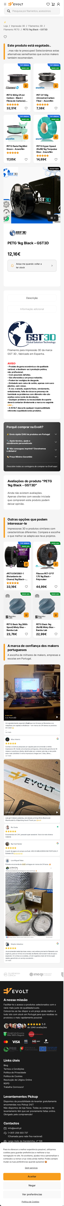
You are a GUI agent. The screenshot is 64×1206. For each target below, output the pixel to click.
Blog (6, 1065)
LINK (10, 405)
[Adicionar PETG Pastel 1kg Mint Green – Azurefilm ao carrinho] (25, 137)
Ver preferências (32, 1194)
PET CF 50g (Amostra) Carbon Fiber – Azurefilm (45, 98)
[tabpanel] (32, 366)
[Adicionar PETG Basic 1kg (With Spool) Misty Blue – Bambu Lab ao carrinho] (26, 615)
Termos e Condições (14, 1069)
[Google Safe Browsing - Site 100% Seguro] (14, 1033)
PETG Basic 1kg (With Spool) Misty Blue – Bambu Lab (17, 627)
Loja (6, 26)
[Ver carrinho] (53, 4)
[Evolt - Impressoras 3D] (15, 4)
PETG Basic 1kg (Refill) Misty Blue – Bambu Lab (45, 627)
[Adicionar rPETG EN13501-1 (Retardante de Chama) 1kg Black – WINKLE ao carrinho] (26, 564)
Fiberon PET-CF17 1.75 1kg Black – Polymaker (45, 576)
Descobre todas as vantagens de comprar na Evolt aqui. (32, 466)
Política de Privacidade (15, 1072)
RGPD (6, 1083)
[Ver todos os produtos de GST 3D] (18, 232)
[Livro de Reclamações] (35, 1033)
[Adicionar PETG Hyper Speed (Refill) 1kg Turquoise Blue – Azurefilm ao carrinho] (55, 137)
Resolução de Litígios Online (18, 1079)
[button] (32, 195)
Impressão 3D (18, 26)
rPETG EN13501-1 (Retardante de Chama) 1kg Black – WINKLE (16, 578)
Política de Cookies (30, 1201)
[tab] (32, 297)
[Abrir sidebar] (5, 4)
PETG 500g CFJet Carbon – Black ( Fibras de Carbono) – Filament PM (17, 99)
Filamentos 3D (35, 26)
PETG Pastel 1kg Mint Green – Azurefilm (17, 147)
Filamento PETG (12, 29)
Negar (32, 1185)
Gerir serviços (31, 1168)
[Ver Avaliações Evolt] (32, 813)
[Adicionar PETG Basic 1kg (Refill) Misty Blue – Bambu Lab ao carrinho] (55, 615)
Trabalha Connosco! (14, 1087)
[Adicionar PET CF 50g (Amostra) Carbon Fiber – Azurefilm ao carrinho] (55, 85)
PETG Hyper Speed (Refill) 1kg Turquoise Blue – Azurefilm (46, 149)
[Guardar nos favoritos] (5, 36)
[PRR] (30, 1048)
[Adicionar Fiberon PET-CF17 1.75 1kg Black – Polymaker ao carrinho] (55, 564)
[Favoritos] (48, 4)
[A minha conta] (58, 4)
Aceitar (32, 1176)
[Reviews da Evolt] (27, 1025)
